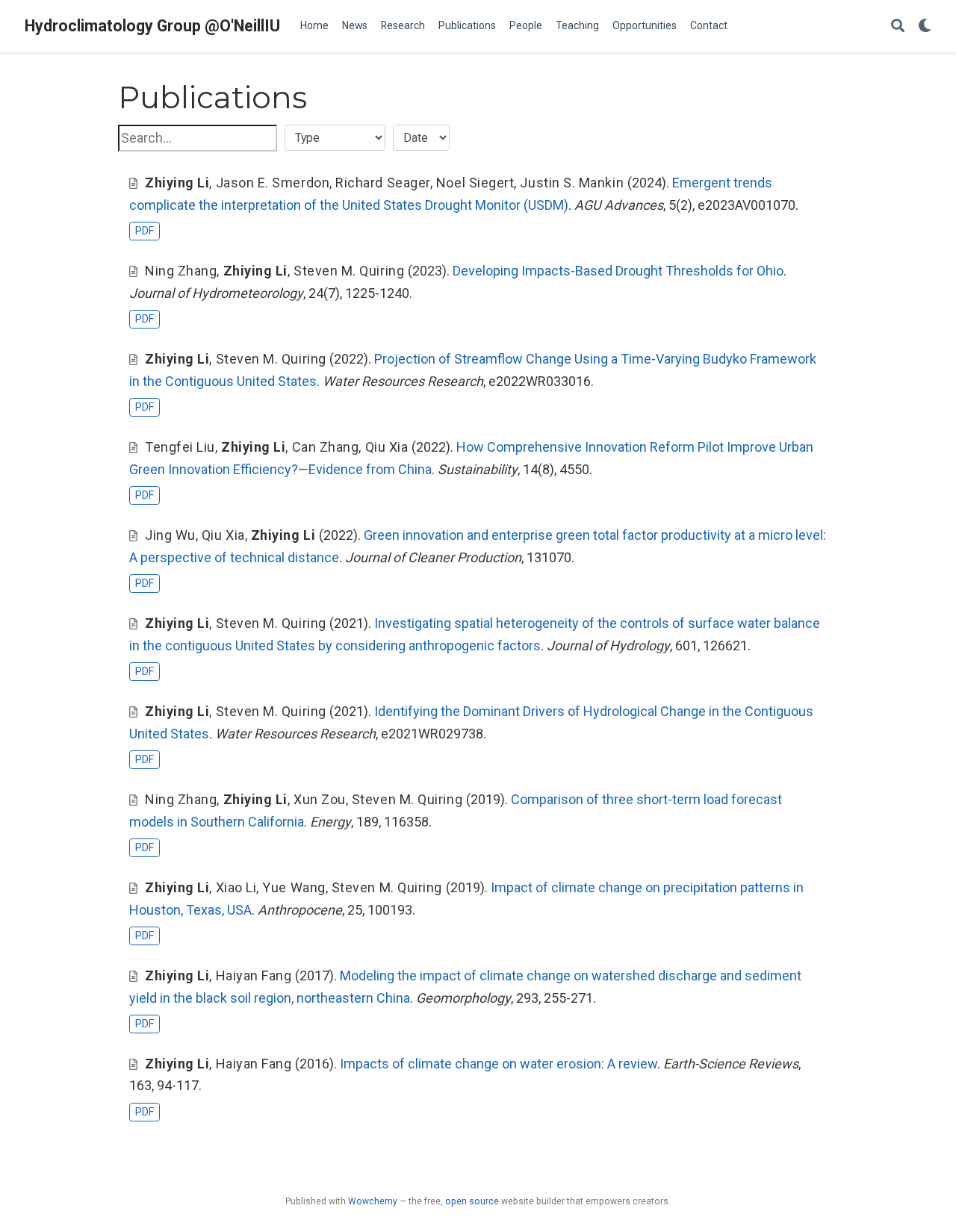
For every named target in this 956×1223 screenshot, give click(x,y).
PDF (144, 231)
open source (472, 1201)
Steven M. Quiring (349, 270)
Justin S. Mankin (572, 182)
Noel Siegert (475, 182)
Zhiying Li (177, 182)
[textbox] (197, 138)
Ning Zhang (181, 270)
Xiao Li (236, 887)
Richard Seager (382, 182)
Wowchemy (372, 1201)
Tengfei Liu (180, 447)
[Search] (897, 26)
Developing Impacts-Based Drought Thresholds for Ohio (618, 270)
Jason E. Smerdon (273, 182)
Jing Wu (170, 535)
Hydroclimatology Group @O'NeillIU (152, 25)
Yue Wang (293, 887)
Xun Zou (320, 799)
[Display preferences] (924, 26)
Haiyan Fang (254, 975)
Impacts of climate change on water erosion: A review (498, 1063)
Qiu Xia (387, 447)
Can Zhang (325, 447)
